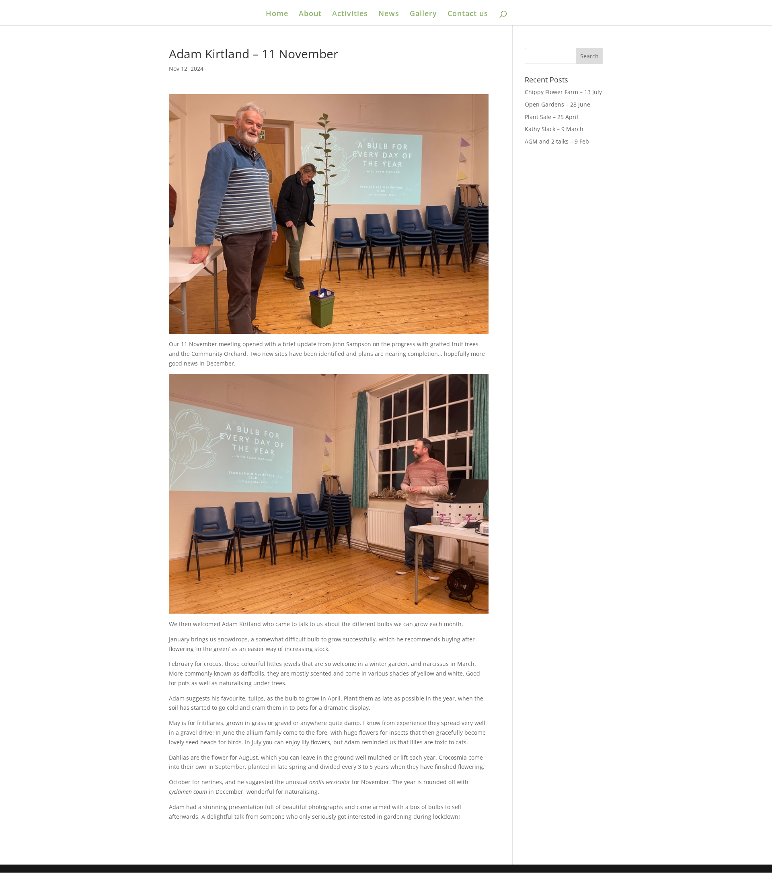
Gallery (423, 14)
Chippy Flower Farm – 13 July (563, 92)
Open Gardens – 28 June (557, 104)
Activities (350, 14)
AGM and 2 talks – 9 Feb (557, 141)
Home (277, 14)
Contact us (468, 14)
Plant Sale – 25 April (551, 117)
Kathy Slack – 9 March (554, 129)
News (388, 14)
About (310, 14)
